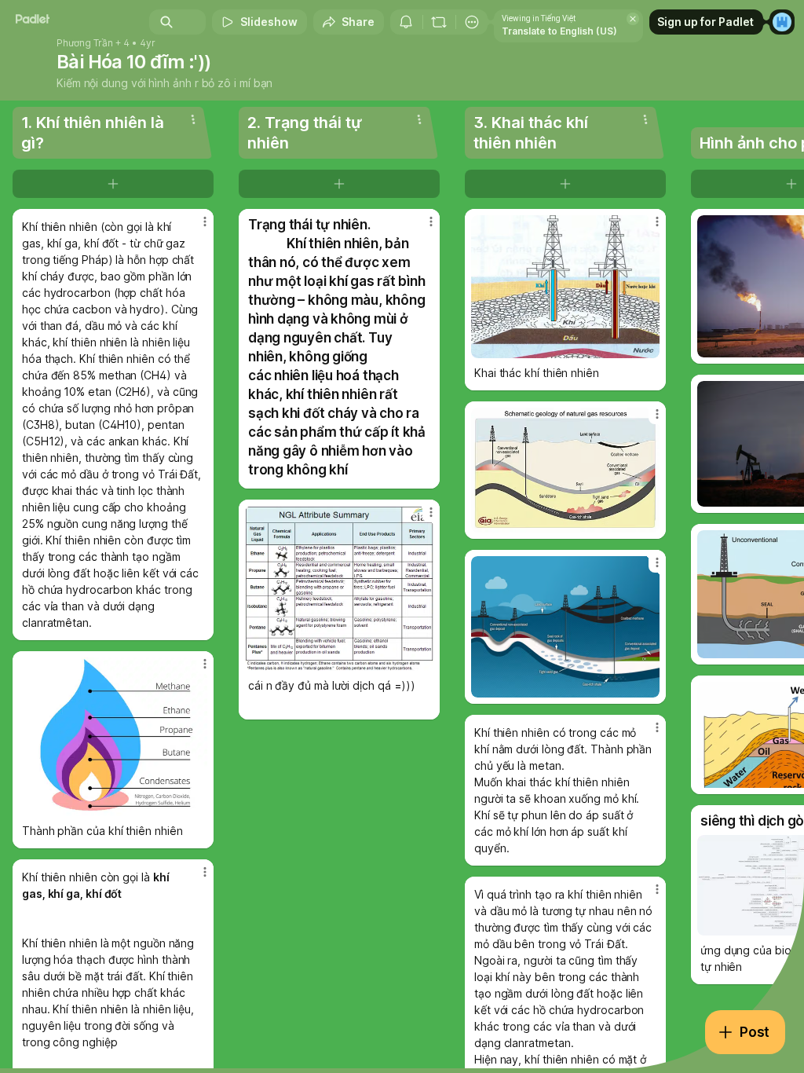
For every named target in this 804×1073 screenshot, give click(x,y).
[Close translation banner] (633, 19)
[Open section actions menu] (193, 119)
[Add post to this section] (113, 184)
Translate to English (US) (559, 31)
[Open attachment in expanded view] (113, 736)
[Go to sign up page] (782, 22)
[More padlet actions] (472, 22)
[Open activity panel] (406, 22)
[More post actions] (195, 227)
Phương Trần (85, 43)
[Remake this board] (439, 22)
